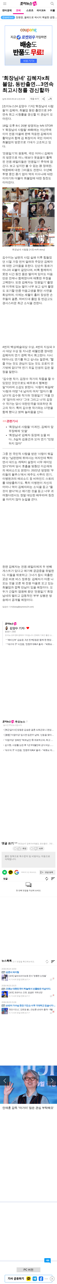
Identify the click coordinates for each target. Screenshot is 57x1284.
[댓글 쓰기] (34, 98)
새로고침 (26, 721)
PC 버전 (28, 1269)
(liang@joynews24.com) (23, 607)
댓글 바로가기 (47, 1260)
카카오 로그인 (10, 872)
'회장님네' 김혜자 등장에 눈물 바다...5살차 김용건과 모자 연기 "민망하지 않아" (31, 439)
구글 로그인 (16, 872)
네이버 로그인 (4, 872)
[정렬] (53, 961)
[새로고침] (47, 961)
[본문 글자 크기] (50, 98)
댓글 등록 (49, 872)
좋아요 (28, 628)
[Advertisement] (28, 325)
